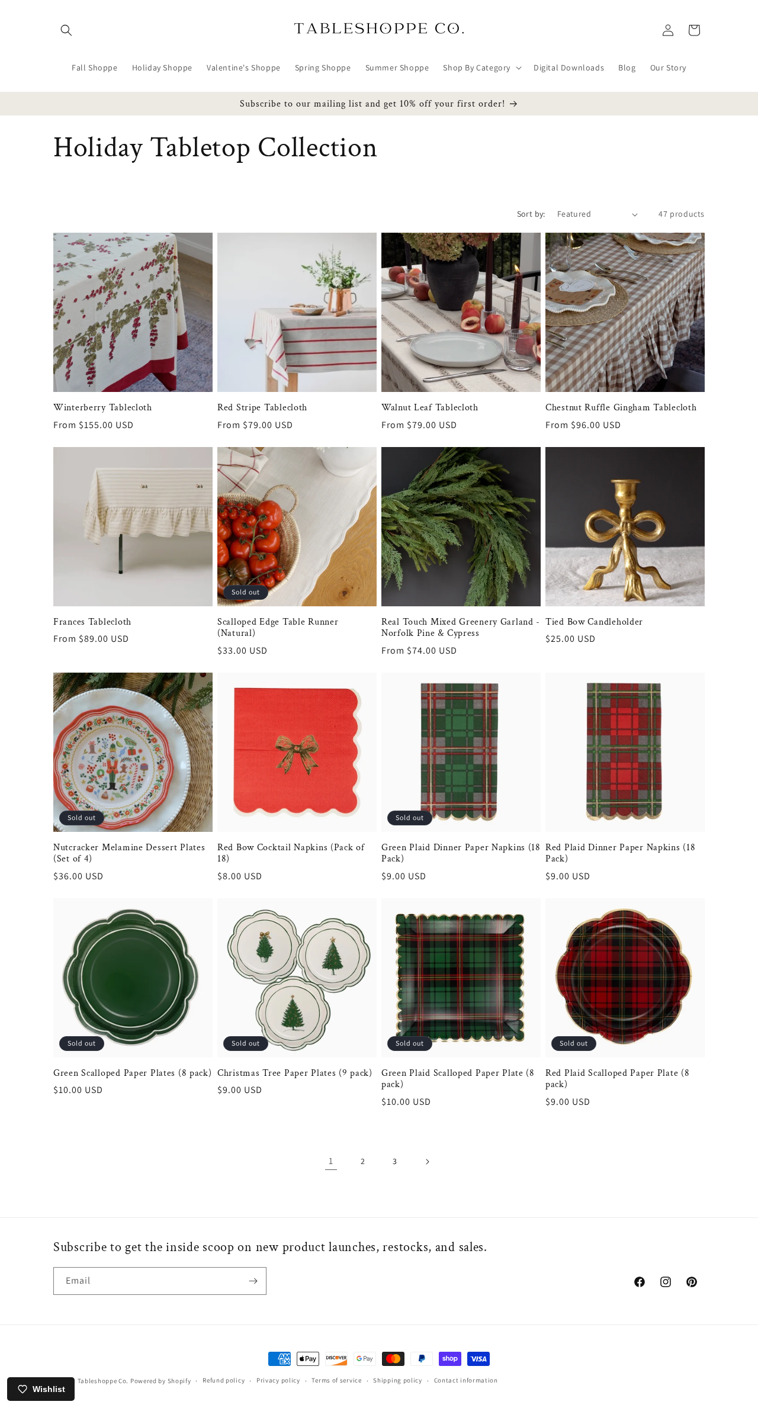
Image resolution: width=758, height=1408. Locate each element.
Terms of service (336, 1380)
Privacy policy (278, 1380)
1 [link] (331, 1161)
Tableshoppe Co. (103, 1381)
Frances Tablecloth (92, 622)
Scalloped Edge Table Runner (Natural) (277, 627)
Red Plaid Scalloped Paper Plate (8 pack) (617, 1079)
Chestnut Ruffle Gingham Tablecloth (620, 407)
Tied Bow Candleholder (594, 622)
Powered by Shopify (160, 1381)
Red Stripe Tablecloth (262, 407)
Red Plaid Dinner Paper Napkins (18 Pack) (620, 853)
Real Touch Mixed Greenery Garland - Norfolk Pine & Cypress (460, 627)
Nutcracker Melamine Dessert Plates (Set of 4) (129, 853)
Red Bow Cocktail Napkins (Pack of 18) (291, 853)
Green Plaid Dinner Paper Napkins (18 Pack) (461, 853)
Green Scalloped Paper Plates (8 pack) (132, 1073)
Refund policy (224, 1380)
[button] (66, 30)
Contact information (466, 1380)
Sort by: (531, 213)
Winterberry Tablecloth (102, 407)
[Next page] (427, 1162)
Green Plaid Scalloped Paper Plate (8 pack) (458, 1079)
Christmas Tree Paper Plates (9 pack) (294, 1073)
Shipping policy (397, 1380)
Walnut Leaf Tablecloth (429, 407)
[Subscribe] (253, 1281)
